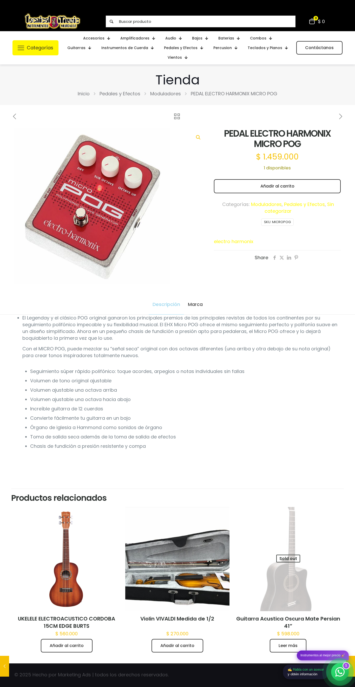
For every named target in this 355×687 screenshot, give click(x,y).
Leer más (288, 646)
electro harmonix (233, 241)
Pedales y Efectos (120, 93)
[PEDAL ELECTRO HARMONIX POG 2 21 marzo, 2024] (4, 666)
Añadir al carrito (277, 186)
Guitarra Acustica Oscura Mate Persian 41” (288, 622)
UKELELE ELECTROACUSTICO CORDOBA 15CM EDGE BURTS (66, 622)
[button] (198, 137)
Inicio (84, 93)
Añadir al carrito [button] (67, 646)
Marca (195, 304)
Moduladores (165, 93)
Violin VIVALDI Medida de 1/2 (177, 618)
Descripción (166, 304)
